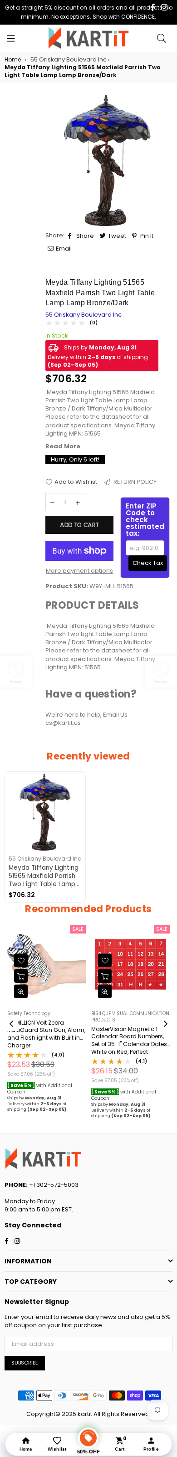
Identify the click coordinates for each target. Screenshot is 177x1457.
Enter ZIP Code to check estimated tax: (145, 520)
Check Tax (148, 563)
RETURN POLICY (134, 481)
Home (13, 59)
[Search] (161, 38)
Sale (78, 929)
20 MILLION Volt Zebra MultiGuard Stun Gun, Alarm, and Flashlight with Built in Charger (46, 1034)
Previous (11, 1024)
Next (165, 1024)
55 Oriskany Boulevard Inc (83, 314)
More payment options (79, 571)
